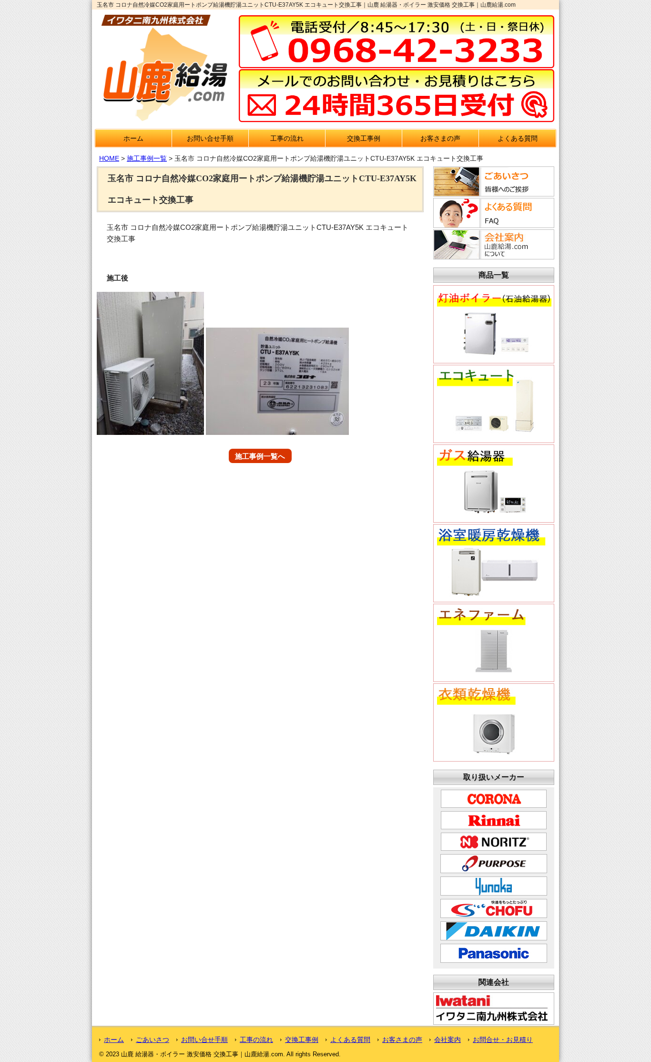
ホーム (133, 138)
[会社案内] (492, 256)
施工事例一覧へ (260, 456)
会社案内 (447, 1039)
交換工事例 (363, 138)
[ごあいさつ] (492, 193)
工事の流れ (287, 138)
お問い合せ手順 (210, 138)
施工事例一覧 (147, 158)
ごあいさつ (152, 1039)
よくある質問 (518, 138)
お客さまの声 (440, 138)
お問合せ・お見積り (503, 1039)
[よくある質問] (492, 225)
